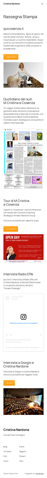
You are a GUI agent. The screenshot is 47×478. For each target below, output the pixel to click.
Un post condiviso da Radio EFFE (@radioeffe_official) (24, 347)
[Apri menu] (42, 3)
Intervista (9, 383)
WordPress (40, 473)
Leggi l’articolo (11, 57)
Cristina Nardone (11, 3)
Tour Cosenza (11, 229)
